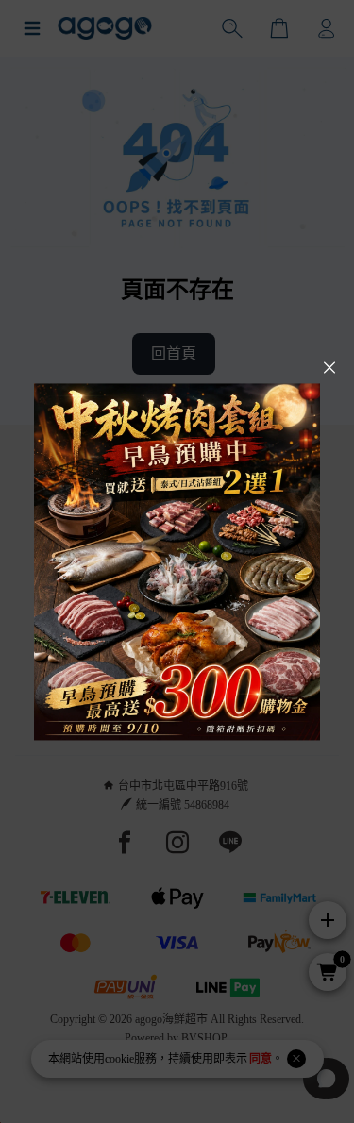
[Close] (329, 368)
